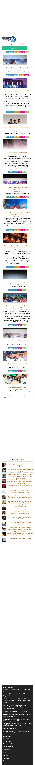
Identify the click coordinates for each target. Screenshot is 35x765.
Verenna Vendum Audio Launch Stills (17, 341)
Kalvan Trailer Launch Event (17, 152)
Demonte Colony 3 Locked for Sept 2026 (15, 711)
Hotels (5, 752)
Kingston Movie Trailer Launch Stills (17, 91)
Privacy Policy (7, 741)
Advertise (6, 738)
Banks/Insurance (8, 747)
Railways (5, 755)
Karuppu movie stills (9, 728)
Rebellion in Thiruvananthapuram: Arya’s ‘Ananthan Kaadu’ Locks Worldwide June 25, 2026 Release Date (16, 707)
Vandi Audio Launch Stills (17, 387)
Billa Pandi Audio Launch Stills (17, 364)
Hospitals (6, 758)
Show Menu (14, 48)
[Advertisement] (17, 18)
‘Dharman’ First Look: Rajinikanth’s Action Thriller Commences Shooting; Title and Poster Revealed (17, 700)
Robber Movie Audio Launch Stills (17, 68)
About (5, 761)
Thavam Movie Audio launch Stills (17, 306)
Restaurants (6, 749)
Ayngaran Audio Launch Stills (17, 283)
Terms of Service (8, 744)
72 (22, 396)
